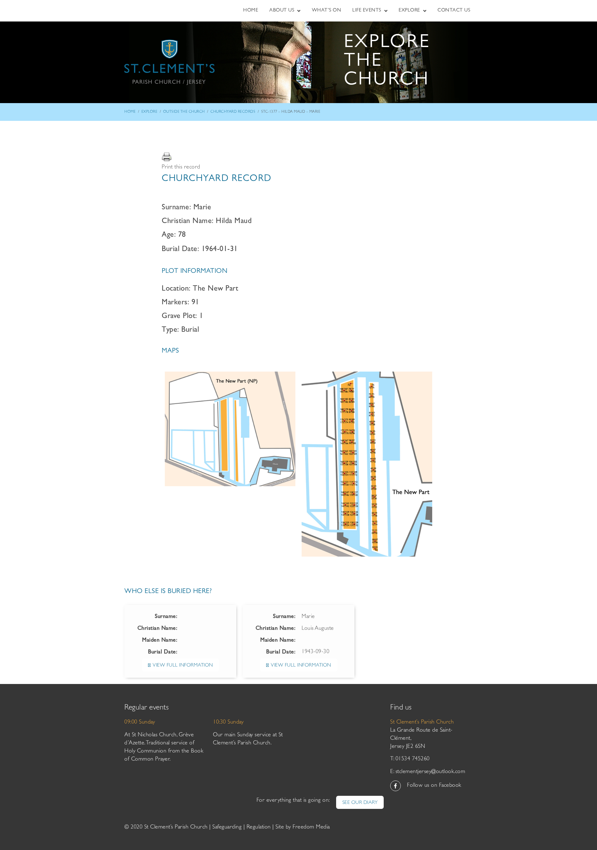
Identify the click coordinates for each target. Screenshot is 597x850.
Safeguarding (227, 827)
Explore (149, 112)
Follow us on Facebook (434, 786)
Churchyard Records (233, 112)
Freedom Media (311, 827)
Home (130, 112)
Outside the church (184, 112)
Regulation (259, 827)
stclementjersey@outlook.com (430, 772)
